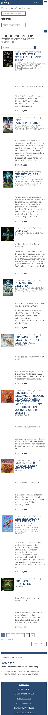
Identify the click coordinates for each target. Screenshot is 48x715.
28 (23, 635)
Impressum (24, 684)
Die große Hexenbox (23, 582)
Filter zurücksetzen (12, 25)
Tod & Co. (21, 230)
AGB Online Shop (24, 698)
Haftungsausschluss (24, 708)
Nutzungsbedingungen (24, 694)
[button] (38, 2)
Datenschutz (24, 689)
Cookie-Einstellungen (24, 712)
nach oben (37, 644)
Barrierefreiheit (24, 703)
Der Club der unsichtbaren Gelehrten (26, 465)
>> (32, 635)
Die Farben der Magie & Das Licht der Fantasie (28, 340)
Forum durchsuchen (12, 13)
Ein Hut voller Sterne (26, 176)
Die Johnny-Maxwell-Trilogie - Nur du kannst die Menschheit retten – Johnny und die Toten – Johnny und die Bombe (29, 402)
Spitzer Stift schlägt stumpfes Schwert (29, 57)
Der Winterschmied (27, 121)
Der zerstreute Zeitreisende (27, 520)
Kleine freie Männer (24, 284)
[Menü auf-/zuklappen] (45, 31)
